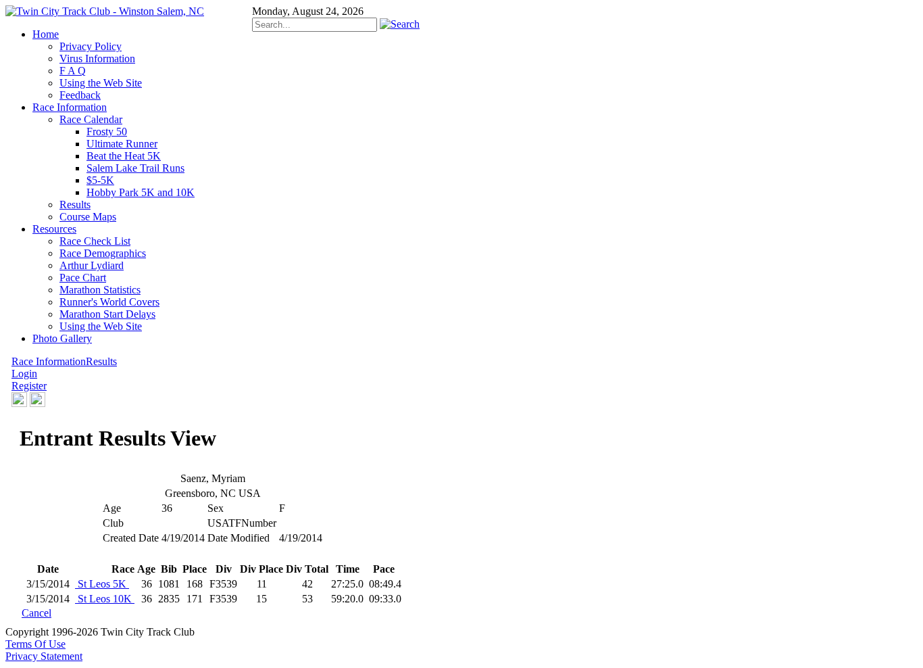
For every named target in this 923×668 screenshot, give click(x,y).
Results (101, 361)
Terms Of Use (35, 644)
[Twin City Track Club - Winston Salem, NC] (104, 11)
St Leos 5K (102, 584)
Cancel (36, 613)
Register (29, 385)
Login (24, 373)
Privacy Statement (43, 656)
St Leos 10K (104, 598)
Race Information (48, 361)
